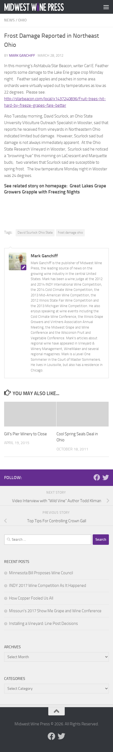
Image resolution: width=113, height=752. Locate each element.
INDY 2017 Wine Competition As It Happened (47, 585)
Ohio (22, 20)
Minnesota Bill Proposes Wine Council (41, 572)
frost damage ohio (70, 232)
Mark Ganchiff (22, 55)
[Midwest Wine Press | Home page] (44, 6)
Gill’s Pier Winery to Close (25, 433)
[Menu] (106, 7)
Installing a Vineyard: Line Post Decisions (43, 623)
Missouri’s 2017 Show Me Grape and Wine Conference (55, 610)
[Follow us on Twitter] (105, 477)
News (9, 20)
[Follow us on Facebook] (97, 477)
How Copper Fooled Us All (31, 598)
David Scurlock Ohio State (35, 232)
